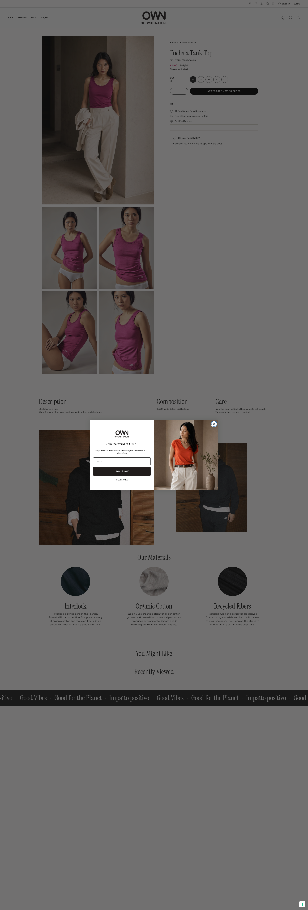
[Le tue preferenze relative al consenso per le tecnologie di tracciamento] (302, 904)
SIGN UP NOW (122, 471)
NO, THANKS (122, 479)
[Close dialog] (214, 424)
